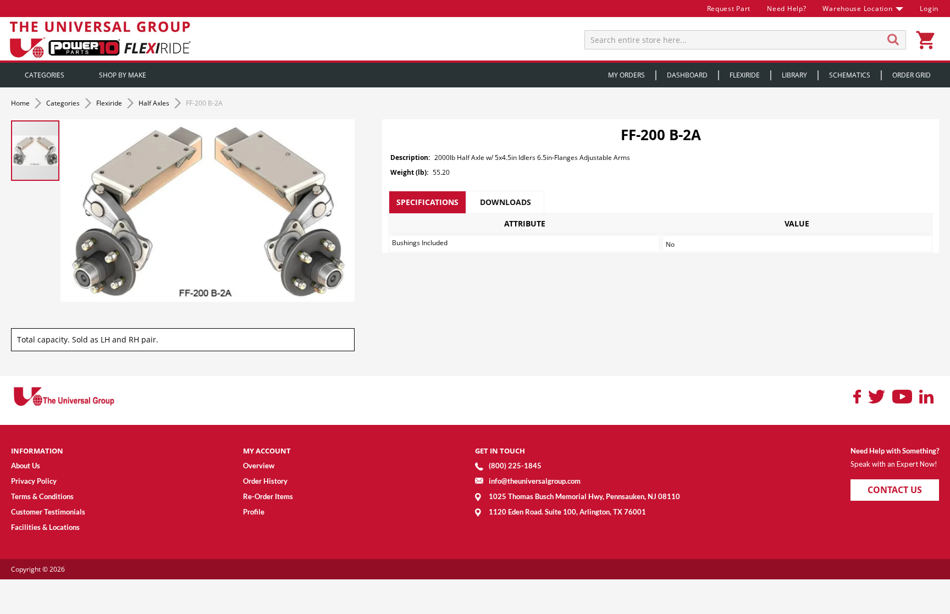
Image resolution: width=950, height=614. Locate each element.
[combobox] (745, 39)
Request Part (729, 8)
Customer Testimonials (48, 511)
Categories (63, 103)
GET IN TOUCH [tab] (500, 451)
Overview (258, 465)
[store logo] (101, 38)
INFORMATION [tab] (37, 451)
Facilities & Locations (45, 527)
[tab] (427, 202)
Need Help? (786, 8)
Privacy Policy (34, 481)
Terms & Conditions (42, 496)
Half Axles (155, 103)
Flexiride (110, 103)
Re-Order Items (268, 496)
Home (21, 103)
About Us (25, 465)
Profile (253, 511)
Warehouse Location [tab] (857, 8)
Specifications (427, 202)
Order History (265, 481)
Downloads (505, 202)
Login (929, 8)
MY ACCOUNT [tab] (267, 451)
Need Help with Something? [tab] (894, 451)
